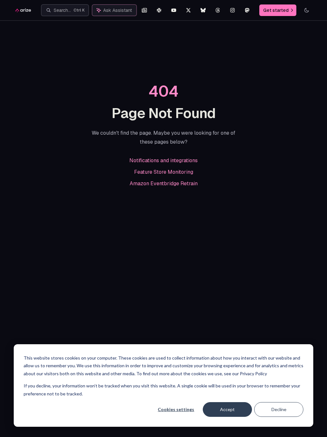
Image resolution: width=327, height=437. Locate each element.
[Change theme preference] (306, 10)
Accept (227, 409)
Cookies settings (176, 409)
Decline (278, 409)
